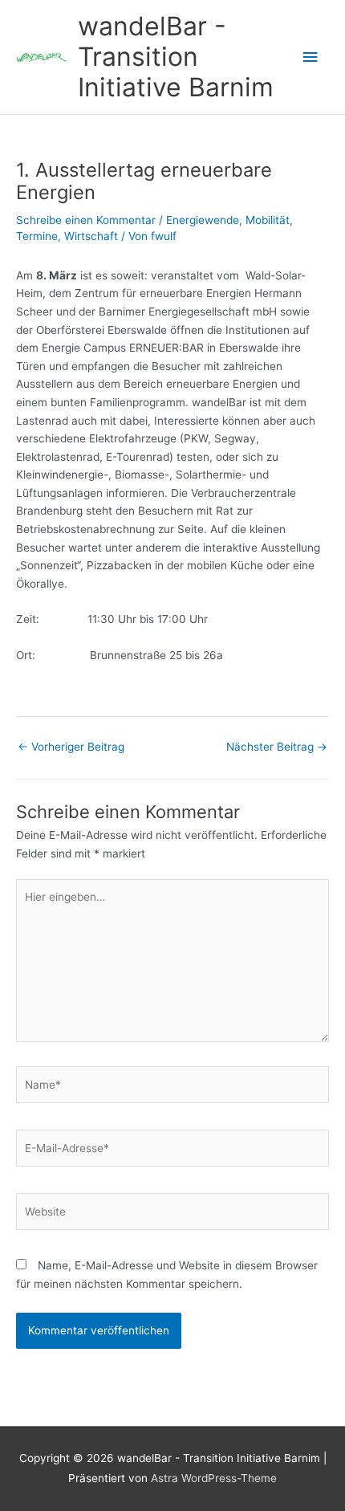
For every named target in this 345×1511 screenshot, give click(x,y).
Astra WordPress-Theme (214, 1478)
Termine (37, 236)
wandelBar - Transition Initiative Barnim (176, 57)
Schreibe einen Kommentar (86, 220)
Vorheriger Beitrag (71, 746)
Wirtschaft (91, 236)
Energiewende (202, 220)
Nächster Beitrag (276, 746)
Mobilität (268, 220)
